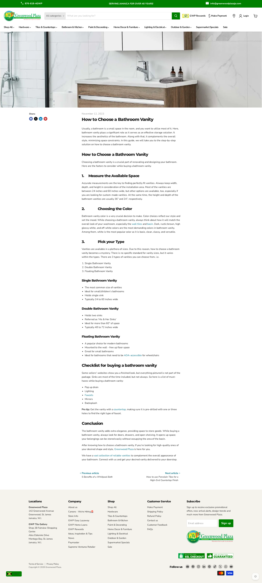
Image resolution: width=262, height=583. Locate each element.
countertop (120, 409)
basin (150, 224)
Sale (225, 27)
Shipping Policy (155, 511)
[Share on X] (36, 119)
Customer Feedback (157, 524)
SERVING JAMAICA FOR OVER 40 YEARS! (131, 3)
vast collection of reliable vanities (112, 455)
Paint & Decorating (98, 27)
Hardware (24, 27)
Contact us (152, 520)
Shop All (8, 27)
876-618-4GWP (33, 3)
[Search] (176, 15)
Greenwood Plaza (124, 449)
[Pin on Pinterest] (45, 119)
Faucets (89, 395)
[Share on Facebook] (31, 119)
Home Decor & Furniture (126, 27)
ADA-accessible (133, 355)
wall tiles (137, 224)
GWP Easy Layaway (78, 520)
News (71, 538)
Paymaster (73, 542)
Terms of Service (36, 564)
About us (72, 507)
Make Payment (155, 507)
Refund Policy (154, 516)
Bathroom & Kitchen (72, 27)
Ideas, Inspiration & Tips (80, 533)
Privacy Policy (53, 564)
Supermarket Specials (207, 27)
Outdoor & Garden (180, 27)
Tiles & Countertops (45, 27)
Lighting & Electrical (154, 27)
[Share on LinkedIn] (40, 119)
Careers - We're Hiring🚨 (81, 511)
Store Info (73, 516)
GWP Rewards (76, 529)
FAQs (150, 529)
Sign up (226, 523)
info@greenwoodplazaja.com (225, 3)
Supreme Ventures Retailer (81, 546)
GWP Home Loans (77, 524)
